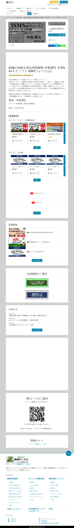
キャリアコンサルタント (15, 502)
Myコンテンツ (52, 4)
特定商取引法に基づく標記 (50, 523)
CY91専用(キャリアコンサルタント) (36, 510)
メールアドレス (39, 193)
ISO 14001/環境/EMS (14, 488)
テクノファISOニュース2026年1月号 (58, 166)
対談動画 (32, 482)
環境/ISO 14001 (34, 491)
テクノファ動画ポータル (18, 464)
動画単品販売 (12, 479)
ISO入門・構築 (33, 485)
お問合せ (13, 521)
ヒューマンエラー (13, 499)
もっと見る (36, 260)
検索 (29, 13)
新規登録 (52, 2)
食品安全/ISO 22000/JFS (15, 496)
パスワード (38, 202)
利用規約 (44, 521)
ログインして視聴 (56, 35)
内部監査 (11, 482)
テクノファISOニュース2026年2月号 (40, 166)
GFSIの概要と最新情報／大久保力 (57, 134)
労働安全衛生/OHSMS (15, 494)
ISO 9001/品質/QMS (14, 485)
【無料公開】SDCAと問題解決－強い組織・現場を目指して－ (29, 315)
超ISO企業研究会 (54, 496)
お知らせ (13, 519)
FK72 (51, 509)
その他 (10, 505)
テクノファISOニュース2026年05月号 (23, 166)
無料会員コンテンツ (56, 479)
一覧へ (36, 148)
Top (7, 17)
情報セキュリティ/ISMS (15, 491)
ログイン (63, 2)
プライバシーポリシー (49, 519)
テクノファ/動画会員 (16, 17)
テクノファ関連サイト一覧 (37, 444)
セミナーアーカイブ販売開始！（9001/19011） (24, 320)
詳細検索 (35, 13)
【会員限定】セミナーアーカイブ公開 (21, 325)
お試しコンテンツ (14, 509)
